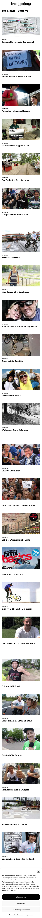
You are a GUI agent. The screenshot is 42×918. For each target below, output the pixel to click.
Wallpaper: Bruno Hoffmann (21, 418)
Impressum (29, 915)
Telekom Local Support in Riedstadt (21, 847)
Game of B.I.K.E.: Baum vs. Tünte (21, 709)
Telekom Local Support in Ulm (21, 134)
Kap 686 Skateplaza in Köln (21, 813)
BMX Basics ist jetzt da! (21, 562)
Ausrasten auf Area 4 (21, 384)
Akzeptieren (21, 897)
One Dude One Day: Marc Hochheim (21, 632)
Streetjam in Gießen (21, 246)
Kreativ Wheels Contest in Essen (21, 65)
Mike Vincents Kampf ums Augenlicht (21, 315)
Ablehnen (21, 903)
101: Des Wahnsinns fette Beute (21, 528)
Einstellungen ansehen (21, 910)
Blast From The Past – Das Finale (21, 597)
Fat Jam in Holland (21, 674)
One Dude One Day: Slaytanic (21, 168)
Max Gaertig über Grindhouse (21, 280)
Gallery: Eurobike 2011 (21, 459)
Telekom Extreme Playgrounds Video (21, 493)
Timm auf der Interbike (21, 349)
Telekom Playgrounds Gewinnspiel (21, 30)
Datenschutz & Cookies (16, 915)
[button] (38, 871)
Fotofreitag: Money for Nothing (21, 99)
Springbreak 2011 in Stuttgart (21, 778)
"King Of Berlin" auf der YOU (21, 203)
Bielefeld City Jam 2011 (21, 743)
